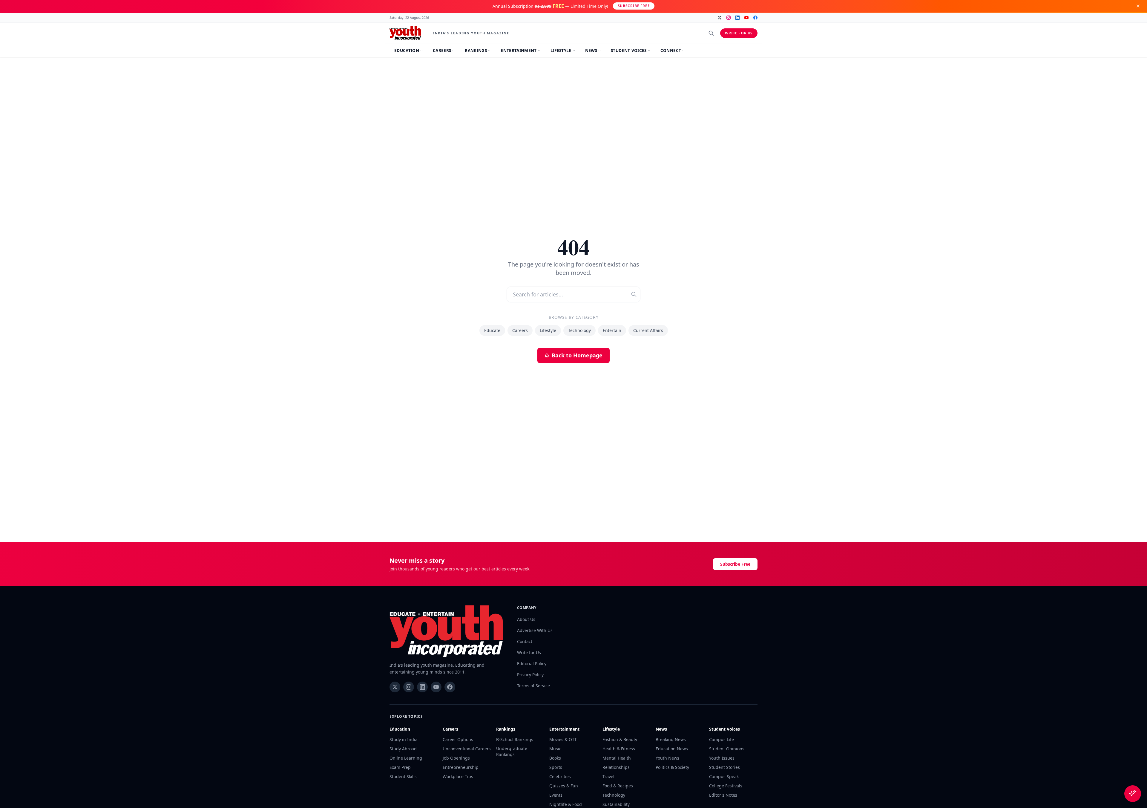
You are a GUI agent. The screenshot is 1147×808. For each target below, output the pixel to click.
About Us (526, 619)
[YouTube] (746, 18)
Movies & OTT (563, 739)
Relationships (616, 767)
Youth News (667, 758)
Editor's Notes (723, 795)
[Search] (711, 33)
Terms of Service (533, 685)
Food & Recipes (617, 786)
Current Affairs (648, 330)
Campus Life (721, 739)
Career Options (458, 739)
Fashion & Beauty (619, 739)
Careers (520, 330)
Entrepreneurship (461, 767)
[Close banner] (1138, 6)
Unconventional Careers (467, 749)
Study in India (404, 739)
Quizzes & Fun (563, 786)
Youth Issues (721, 758)
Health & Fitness (618, 749)
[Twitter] (719, 18)
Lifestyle (548, 330)
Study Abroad (403, 749)
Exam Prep (400, 767)
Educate (492, 330)
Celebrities (560, 776)
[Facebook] (755, 18)
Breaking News (671, 739)
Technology (579, 330)
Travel (608, 776)
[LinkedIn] (737, 18)
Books (555, 758)
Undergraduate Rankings (511, 751)
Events (555, 795)
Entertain (612, 330)
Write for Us (739, 33)
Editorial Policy (531, 663)
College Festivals (725, 786)
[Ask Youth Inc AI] (1132, 793)
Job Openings (456, 758)
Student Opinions (726, 749)
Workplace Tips (458, 776)
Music (555, 749)
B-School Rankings (514, 739)
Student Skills (403, 776)
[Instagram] (728, 18)
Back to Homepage (577, 355)
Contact (524, 641)
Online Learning (406, 758)
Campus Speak (724, 776)
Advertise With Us (535, 630)
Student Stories (724, 767)
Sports (555, 767)
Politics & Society (672, 767)
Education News (672, 749)
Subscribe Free (634, 5)
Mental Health (616, 758)
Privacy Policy (530, 674)
